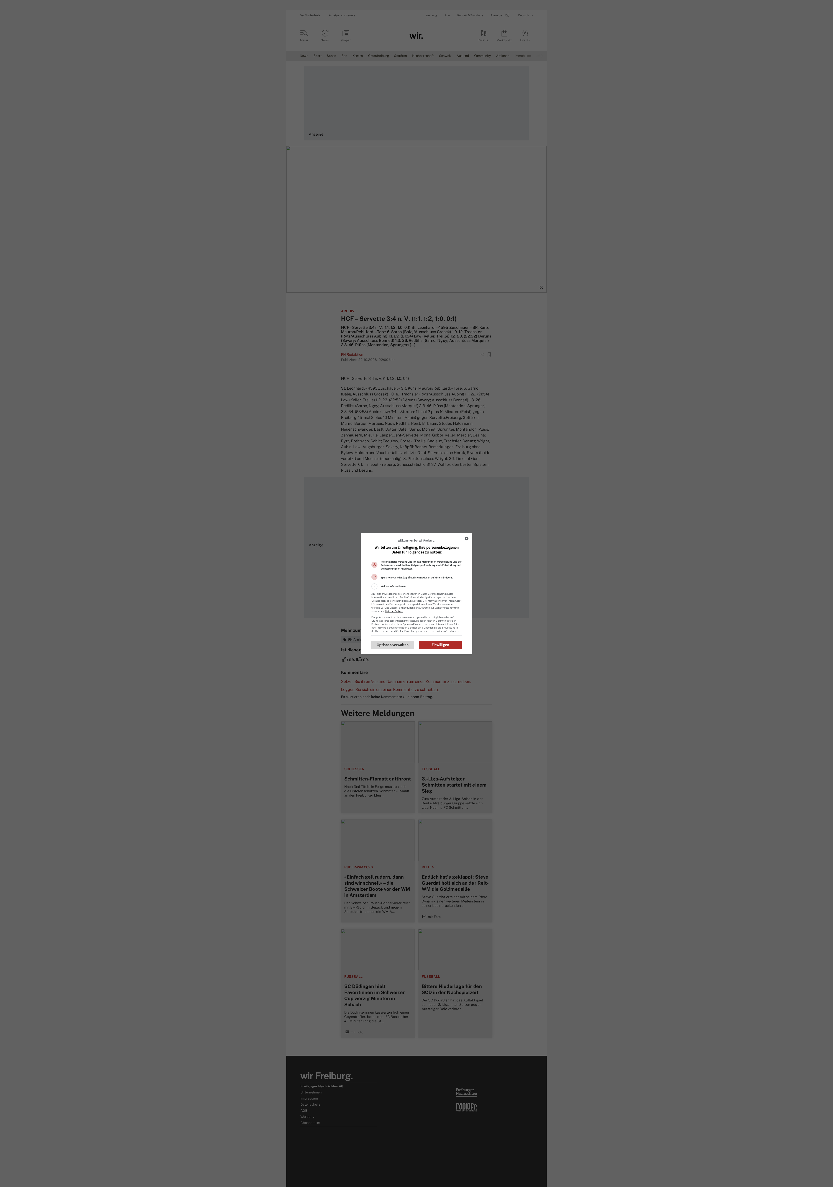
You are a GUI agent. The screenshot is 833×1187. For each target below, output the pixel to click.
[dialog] (416, 593)
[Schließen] (466, 538)
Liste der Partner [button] (394, 611)
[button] (416, 586)
